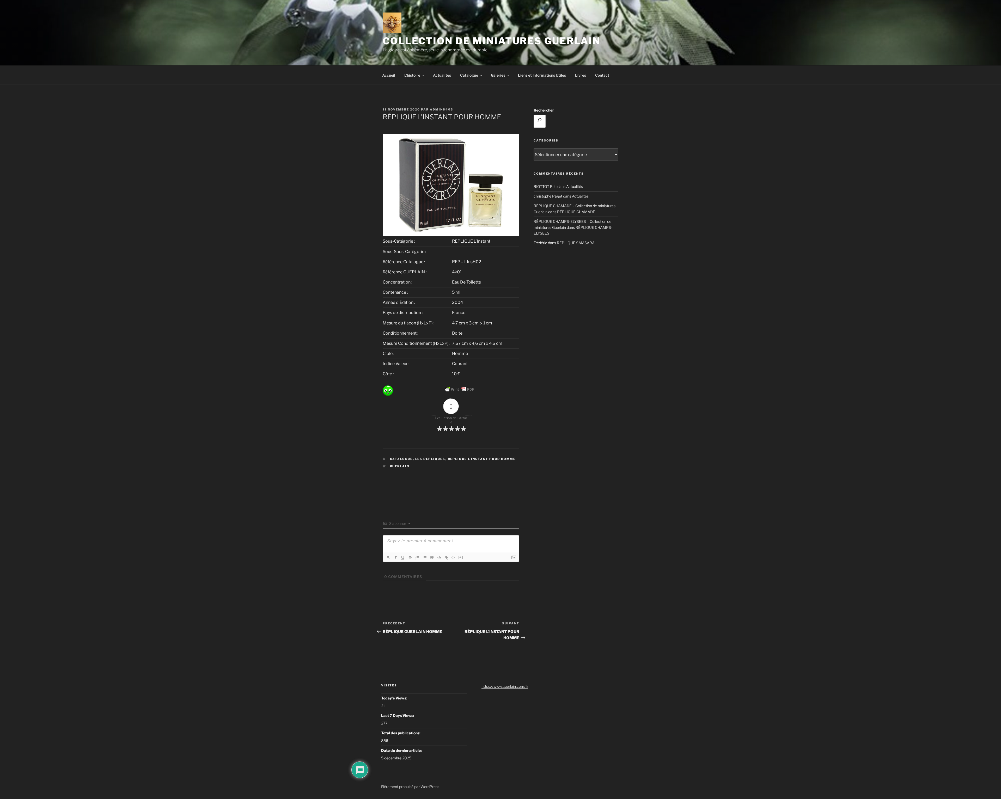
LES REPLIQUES (430, 459)
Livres (580, 75)
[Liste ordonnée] (417, 558)
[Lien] (446, 558)
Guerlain (400, 466)
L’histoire (412, 75)
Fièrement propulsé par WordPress (410, 786)
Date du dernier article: (402, 750)
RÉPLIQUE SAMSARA (576, 243)
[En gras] (388, 558)
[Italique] (395, 558)
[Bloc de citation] (432, 558)
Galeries (498, 75)
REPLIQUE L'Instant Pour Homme (482, 459)
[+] (460, 557)
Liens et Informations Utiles (542, 75)
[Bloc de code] (439, 558)
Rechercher (544, 110)
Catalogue (469, 75)
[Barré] (410, 558)
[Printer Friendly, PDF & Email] (459, 389)
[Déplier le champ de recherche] (540, 121)
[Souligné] (402, 558)
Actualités (442, 75)
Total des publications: (401, 733)
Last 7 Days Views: (398, 715)
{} (453, 557)
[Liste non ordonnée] (424, 558)
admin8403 (441, 109)
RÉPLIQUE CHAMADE (576, 212)
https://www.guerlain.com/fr (504, 686)
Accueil (388, 75)
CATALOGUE (401, 459)
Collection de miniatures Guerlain (491, 41)
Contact (602, 75)
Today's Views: (394, 698)
